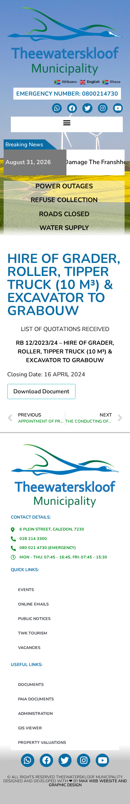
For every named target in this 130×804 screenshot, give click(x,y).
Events (26, 589)
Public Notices (34, 618)
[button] (67, 123)
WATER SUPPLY (64, 227)
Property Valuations (42, 742)
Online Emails (33, 604)
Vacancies (29, 647)
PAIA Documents (36, 699)
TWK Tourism (32, 633)
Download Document (41, 391)
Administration (35, 713)
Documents (31, 684)
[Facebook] (72, 108)
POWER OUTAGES (64, 186)
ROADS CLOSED (64, 214)
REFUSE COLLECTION (64, 200)
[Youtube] (118, 108)
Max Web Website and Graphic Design (88, 783)
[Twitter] (87, 108)
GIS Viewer (30, 728)
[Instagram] (103, 108)
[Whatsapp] (57, 108)
